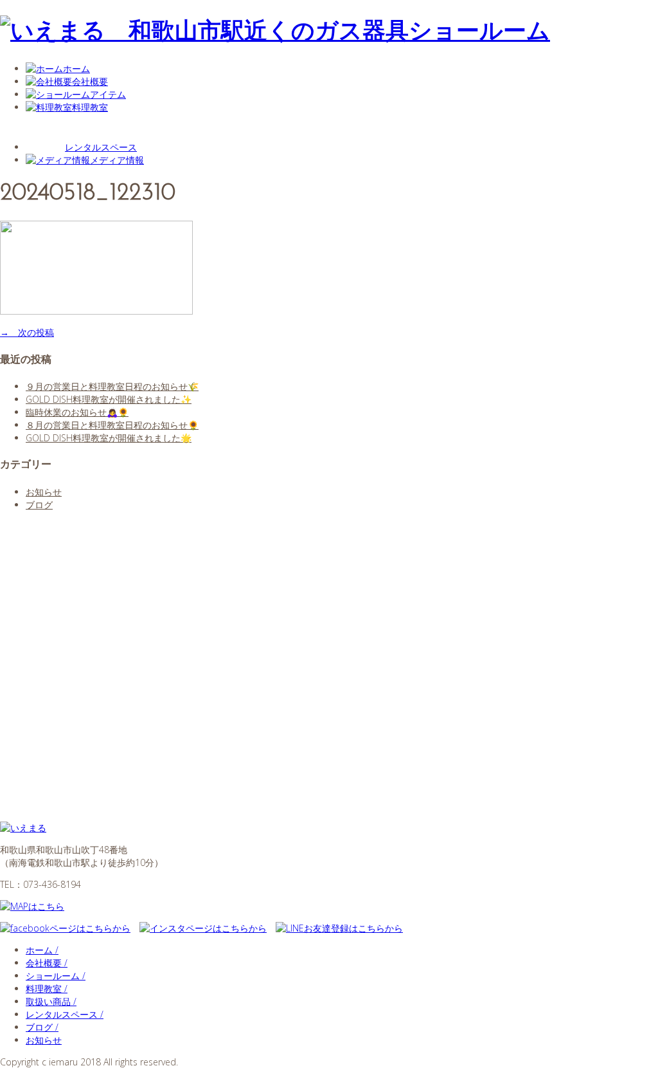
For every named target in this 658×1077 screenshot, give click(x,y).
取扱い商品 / (51, 1001)
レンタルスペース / (64, 1014)
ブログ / (42, 1027)
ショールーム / (55, 976)
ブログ (39, 505)
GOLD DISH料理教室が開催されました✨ (108, 399)
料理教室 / (46, 988)
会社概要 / (46, 963)
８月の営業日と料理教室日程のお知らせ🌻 (112, 425)
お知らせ (44, 492)
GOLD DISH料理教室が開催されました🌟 (108, 438)
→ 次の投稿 (27, 332)
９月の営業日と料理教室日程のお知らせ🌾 (112, 386)
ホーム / (42, 950)
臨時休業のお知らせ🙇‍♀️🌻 (77, 412)
